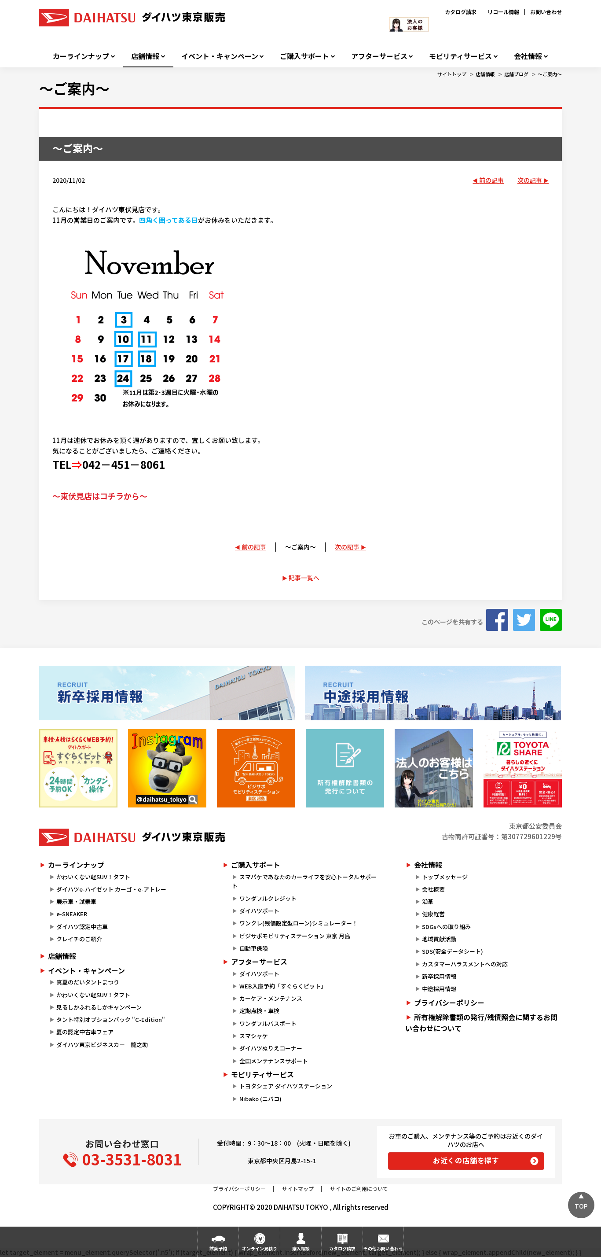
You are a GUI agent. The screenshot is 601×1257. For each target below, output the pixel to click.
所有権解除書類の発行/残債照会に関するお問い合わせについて (481, 1023)
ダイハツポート (259, 911)
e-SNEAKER (71, 914)
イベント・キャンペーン (219, 56)
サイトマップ (298, 1188)
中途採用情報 (439, 988)
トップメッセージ (445, 877)
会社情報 (528, 56)
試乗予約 (218, 1248)
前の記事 (491, 180)
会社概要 (433, 889)
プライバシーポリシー (449, 1002)
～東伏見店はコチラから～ (99, 495)
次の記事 (529, 180)
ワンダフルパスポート (268, 1023)
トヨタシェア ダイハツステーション (285, 1086)
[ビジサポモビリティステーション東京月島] (256, 768)
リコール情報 (503, 11)
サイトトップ (451, 73)
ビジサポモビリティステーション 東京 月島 (294, 936)
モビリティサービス (460, 56)
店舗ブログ (516, 73)
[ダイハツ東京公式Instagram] (167, 768)
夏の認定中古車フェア (85, 1032)
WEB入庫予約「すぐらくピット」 (282, 986)
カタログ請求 (460, 11)
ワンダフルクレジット (268, 898)
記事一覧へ (304, 577)
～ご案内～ (550, 73)
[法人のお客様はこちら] (434, 768)
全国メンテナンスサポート (273, 1061)
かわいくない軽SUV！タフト (93, 877)
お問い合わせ (546, 11)
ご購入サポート (304, 56)
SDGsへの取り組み (446, 926)
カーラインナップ (81, 56)
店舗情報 (145, 56)
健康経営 (433, 914)
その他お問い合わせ (383, 1248)
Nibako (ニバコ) (260, 1099)
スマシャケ (253, 1036)
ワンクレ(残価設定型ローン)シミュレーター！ (298, 923)
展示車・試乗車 (76, 901)
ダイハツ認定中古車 (82, 926)
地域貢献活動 (439, 939)
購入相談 (301, 1248)
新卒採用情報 (439, 976)
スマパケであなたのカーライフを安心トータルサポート (304, 881)
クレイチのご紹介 (79, 939)
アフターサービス (379, 56)
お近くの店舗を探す (466, 1160)
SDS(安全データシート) (452, 951)
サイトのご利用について (359, 1188)
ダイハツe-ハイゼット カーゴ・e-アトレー (111, 889)
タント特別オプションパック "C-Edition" (110, 1019)
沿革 (427, 901)
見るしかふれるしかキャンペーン (99, 1007)
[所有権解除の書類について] (345, 768)
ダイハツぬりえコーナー (270, 1048)
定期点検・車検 (259, 1010)
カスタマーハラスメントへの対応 (465, 964)
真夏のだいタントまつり (87, 982)
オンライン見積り (259, 1248)
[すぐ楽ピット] (78, 768)
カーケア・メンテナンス (270, 998)
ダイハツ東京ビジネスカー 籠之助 (102, 1044)
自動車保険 (253, 948)
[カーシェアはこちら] (523, 768)
